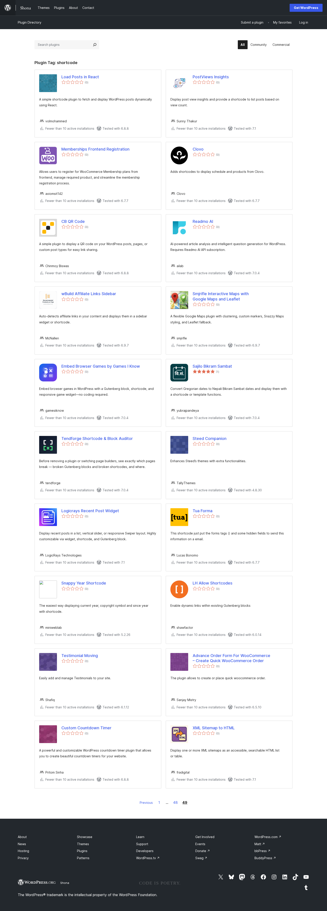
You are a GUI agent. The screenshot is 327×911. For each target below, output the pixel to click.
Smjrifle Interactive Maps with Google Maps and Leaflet (221, 296)
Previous (146, 802)
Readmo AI (203, 221)
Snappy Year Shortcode (83, 583)
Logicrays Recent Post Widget (90, 510)
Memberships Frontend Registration (95, 149)
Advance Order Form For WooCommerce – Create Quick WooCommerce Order (231, 658)
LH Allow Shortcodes (212, 583)
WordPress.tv (148, 858)
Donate (202, 851)
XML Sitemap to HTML (214, 728)
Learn (140, 837)
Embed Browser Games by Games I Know (100, 366)
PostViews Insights (211, 77)
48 (175, 802)
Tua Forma (202, 510)
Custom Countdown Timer (86, 728)
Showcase (84, 837)
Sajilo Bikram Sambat (212, 366)
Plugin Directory (29, 22)
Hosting (23, 851)
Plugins (82, 851)
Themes (83, 844)
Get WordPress (306, 8)
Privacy (23, 858)
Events (200, 844)
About (22, 837)
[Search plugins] (94, 44)
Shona (64, 883)
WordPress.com (267, 837)
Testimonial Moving (79, 655)
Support (142, 844)
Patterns (83, 858)
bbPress (262, 851)
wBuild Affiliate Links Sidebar (88, 293)
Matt (259, 844)
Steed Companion (209, 438)
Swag (201, 858)
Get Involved (204, 837)
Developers (144, 851)
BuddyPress (265, 858)
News (22, 844)
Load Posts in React (80, 77)
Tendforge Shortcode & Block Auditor (97, 438)
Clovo (198, 149)
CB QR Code (73, 221)
